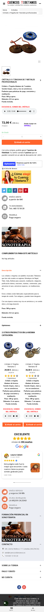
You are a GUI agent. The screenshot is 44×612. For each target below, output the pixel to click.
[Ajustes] (40, 3)
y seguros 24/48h (17, 493)
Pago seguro (15, 217)
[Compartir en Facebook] (15, 190)
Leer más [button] (7, 475)
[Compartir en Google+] (20, 190)
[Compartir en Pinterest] (25, 190)
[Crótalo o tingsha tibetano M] (40, 80)
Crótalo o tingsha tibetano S (11, 365)
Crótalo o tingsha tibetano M (33, 365)
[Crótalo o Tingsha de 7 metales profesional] (39, 61)
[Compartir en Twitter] (4, 190)
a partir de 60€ (16, 199)
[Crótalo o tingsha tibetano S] (11, 351)
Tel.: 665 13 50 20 (16, 208)
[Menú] (4, 3)
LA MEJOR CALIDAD (18, 500)
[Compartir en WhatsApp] (9, 190)
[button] (22, 270)
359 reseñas (26, 442)
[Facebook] (19, 587)
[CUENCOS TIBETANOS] (22, 3)
